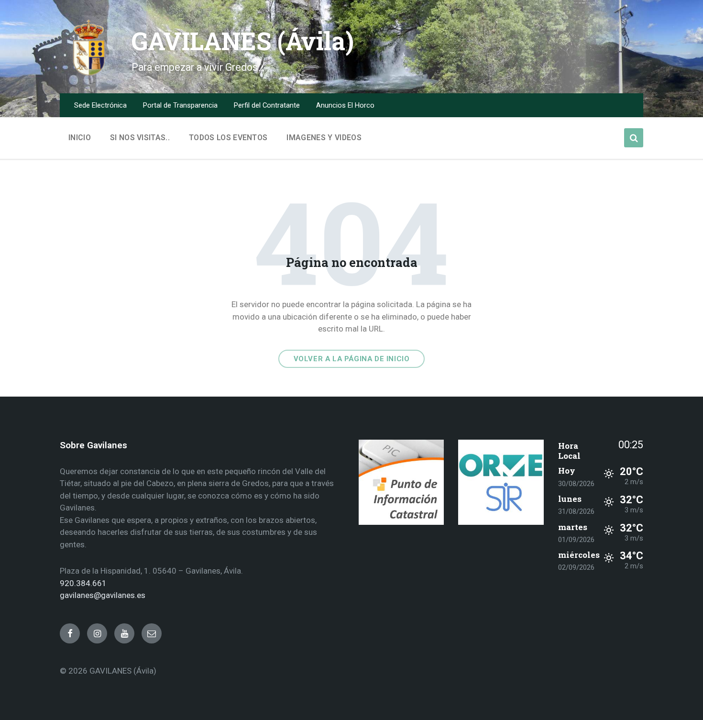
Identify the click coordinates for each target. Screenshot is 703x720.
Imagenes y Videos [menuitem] (323, 137)
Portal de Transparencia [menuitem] (180, 105)
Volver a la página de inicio (352, 358)
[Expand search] (633, 137)
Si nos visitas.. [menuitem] (140, 137)
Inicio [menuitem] (79, 137)
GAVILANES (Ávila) (243, 41)
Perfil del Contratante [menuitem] (267, 105)
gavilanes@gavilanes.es (102, 595)
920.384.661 (83, 583)
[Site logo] (88, 73)
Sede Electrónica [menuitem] (100, 105)
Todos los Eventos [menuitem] (228, 137)
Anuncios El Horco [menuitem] (345, 105)
